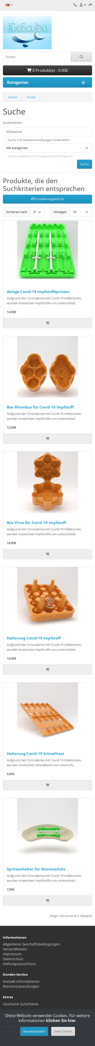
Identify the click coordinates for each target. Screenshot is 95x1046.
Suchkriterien (12, 122)
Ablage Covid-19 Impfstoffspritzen (38, 291)
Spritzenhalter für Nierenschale (36, 869)
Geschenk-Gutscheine (20, 1004)
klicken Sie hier (61, 1020)
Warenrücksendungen (21, 986)
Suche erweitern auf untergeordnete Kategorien (40, 156)
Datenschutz (13, 959)
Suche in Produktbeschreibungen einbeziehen (39, 140)
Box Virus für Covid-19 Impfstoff (36, 522)
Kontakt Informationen (21, 981)
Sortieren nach (16, 212)
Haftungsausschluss (19, 963)
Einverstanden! (34, 1031)
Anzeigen (60, 212)
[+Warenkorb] (47, 323)
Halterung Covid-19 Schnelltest (35, 753)
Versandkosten (15, 949)
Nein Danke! (63, 1031)
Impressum (12, 954)
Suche (31, 97)
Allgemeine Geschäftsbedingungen (31, 944)
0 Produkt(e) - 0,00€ (49, 70)
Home (12, 97)
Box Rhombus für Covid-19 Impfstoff (40, 407)
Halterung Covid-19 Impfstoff (34, 638)
